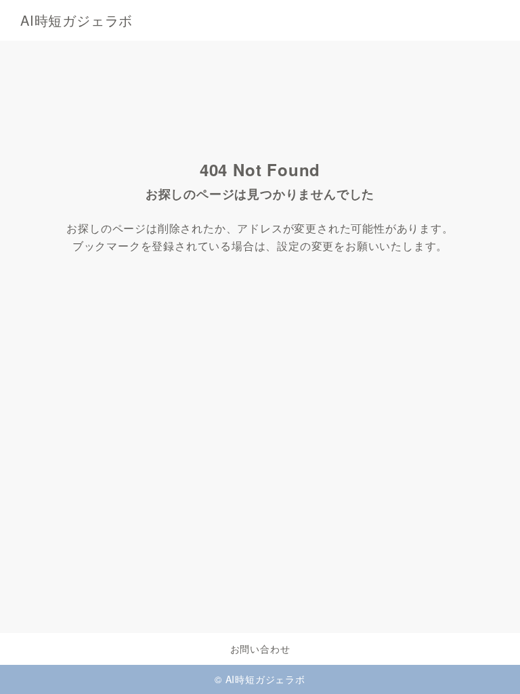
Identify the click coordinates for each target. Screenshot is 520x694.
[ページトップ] (492, 666)
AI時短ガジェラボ (76, 20)
